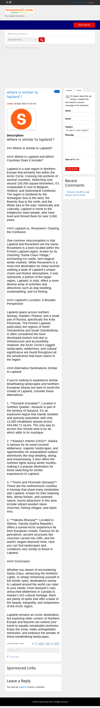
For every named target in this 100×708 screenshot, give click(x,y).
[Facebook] (10, 2)
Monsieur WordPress (76, 192)
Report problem (14, 657)
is (36, 644)
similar (47, 644)
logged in (23, 687)
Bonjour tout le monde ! (75, 195)
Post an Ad (84, 25)
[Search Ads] (42, 39)
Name (68, 111)
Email (68, 119)
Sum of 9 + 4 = (72, 159)
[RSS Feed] (7, 2)
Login (90, 2)
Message (69, 135)
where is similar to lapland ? (22, 94)
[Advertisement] (50, 68)
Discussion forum (16, 47)
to (52, 644)
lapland (41, 644)
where (57, 644)
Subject (69, 127)
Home (7, 47)
